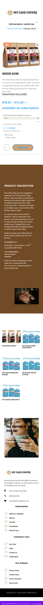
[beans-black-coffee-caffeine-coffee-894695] (27, 304)
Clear (38, 121)
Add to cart (22, 147)
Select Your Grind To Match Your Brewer (17, 115)
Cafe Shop (18, 29)
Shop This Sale (16, 439)
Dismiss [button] (38, 604)
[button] (37, 45)
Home (9, 29)
